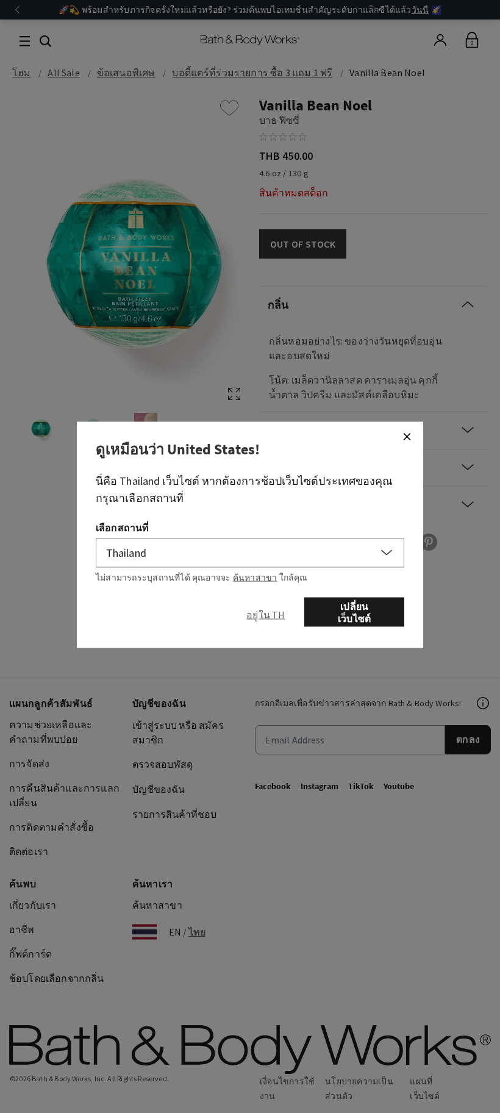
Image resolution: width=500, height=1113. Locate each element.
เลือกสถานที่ (122, 527)
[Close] (406, 436)
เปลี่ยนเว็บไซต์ (354, 611)
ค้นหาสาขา (255, 576)
